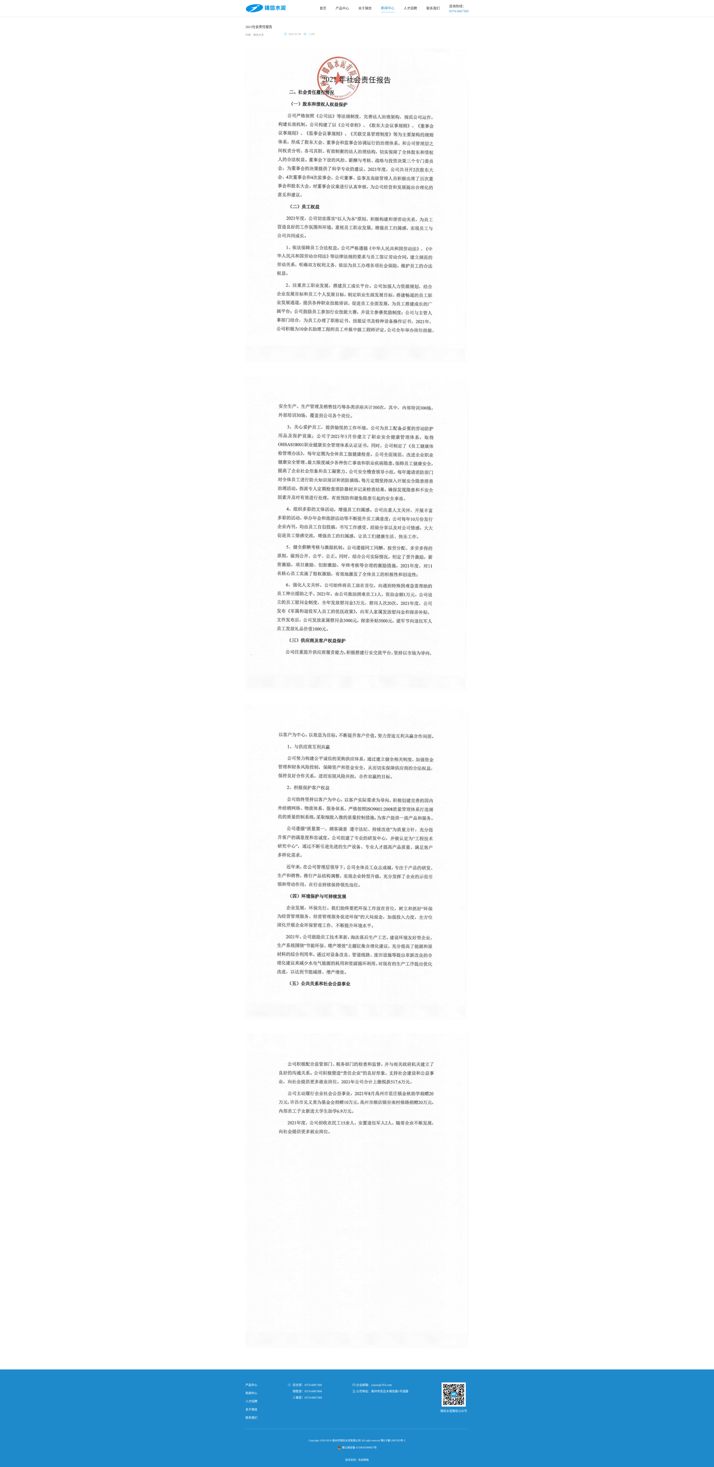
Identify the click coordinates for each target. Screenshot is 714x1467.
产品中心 (251, 1385)
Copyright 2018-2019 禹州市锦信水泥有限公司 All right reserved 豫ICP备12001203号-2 (357, 1440)
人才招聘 (251, 1401)
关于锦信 (251, 1409)
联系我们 (251, 1417)
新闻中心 (251, 1393)
